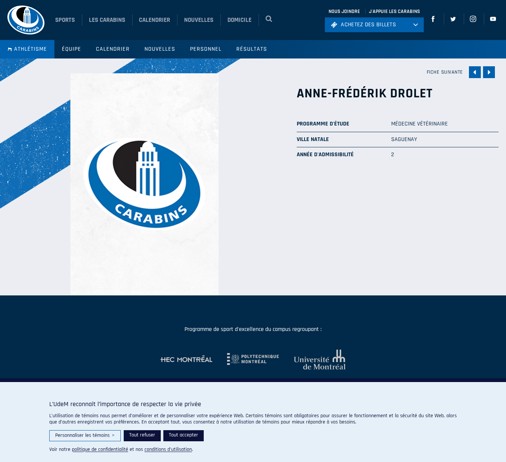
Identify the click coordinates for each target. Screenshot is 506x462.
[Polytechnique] (245, 359)
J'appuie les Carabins (394, 11)
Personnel (206, 49)
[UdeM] (312, 359)
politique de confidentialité (100, 449)
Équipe (71, 49)
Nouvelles (159, 49)
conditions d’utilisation (168, 449)
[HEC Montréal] (186, 359)
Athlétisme (30, 49)
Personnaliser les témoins (85, 435)
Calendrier (113, 49)
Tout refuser (142, 435)
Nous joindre (344, 11)
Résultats (251, 49)
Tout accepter (183, 435)
